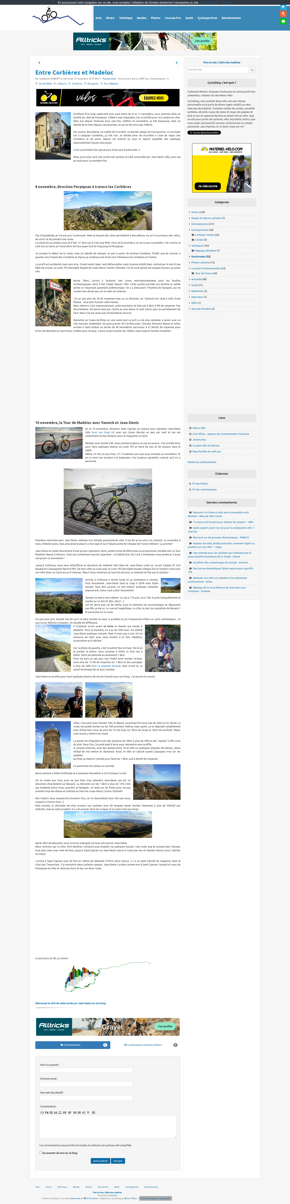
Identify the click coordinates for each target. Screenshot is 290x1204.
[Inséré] (51, 1112)
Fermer (227, 2)
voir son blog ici (103, 432)
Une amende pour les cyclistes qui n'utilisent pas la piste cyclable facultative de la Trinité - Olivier (219, 554)
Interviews (197, 297)
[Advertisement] (108, 173)
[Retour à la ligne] (70, 1112)
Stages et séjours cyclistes (206, 218)
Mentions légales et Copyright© (155, 1198)
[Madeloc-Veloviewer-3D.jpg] (108, 977)
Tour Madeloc (111, 83)
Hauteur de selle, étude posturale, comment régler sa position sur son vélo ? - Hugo (221, 545)
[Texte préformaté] (84, 1112)
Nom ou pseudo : (50, 1064)
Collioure (62, 83)
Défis (194, 303)
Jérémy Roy (199, 439)
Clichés (199, 239)
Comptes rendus (204, 235)
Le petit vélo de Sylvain (206, 445)
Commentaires (84, 1045)
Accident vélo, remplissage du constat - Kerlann (220, 562)
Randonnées (109, 78)
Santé (194, 285)
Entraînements (199, 224)
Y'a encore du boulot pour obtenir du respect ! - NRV (223, 522)
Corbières (77, 83)
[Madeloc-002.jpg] (108, 502)
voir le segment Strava (106, 666)
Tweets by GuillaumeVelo (201, 462)
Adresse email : (49, 1078)
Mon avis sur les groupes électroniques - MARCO (221, 537)
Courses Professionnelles (206, 268)
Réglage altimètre (205, 250)
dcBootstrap (74, 1198)
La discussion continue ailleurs (151, 1045)
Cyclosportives (200, 230)
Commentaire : (48, 1106)
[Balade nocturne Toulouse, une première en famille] (39, 63)
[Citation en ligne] (60, 1112)
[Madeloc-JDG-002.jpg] (109, 699)
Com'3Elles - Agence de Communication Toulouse (221, 434)
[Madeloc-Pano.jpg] (108, 824)
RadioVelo (197, 291)
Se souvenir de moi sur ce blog (60, 1153)
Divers (195, 212)
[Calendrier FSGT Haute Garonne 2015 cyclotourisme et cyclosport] (177, 63)
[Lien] (93, 1112)
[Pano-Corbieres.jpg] (108, 210)
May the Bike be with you (207, 451)
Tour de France (203, 273)
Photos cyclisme (200, 262)
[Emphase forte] (42, 1112)
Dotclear (113, 1195)
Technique (197, 245)
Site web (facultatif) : (52, 1092)
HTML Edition (92, 1198)
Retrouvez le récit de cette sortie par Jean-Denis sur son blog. (70, 1003)
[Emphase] (47, 1112)
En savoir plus (209, 2)
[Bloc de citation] (88, 1112)
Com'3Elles (131, 1198)
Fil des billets (200, 483)
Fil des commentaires (204, 489)
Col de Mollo (45, 83)
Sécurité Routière (201, 309)
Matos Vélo (199, 428)
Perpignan (93, 83)
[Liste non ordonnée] (75, 1112)
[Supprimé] (56, 1112)
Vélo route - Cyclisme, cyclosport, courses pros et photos (58, 17)
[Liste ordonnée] (79, 1112)
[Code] (64, 1112)
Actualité (196, 279)
